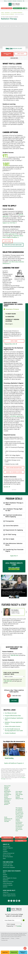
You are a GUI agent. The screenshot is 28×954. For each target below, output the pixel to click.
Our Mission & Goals (11, 713)
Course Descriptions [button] (11, 525)
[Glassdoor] (19, 901)
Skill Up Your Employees (9, 867)
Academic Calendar (8, 885)
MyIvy (4, 872)
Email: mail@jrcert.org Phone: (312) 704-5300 (8, 819)
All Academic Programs (16, 12)
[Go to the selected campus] (23, 920)
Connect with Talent (8, 865)
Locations (5, 851)
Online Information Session (12, 726)
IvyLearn (5, 874)
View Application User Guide (13, 245)
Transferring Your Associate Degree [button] (14, 550)
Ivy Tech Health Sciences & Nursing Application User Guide (14, 729)
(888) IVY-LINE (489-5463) (14, 916)
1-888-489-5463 (14, 58)
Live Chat (14, 700)
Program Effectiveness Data (13, 715)
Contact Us (5, 892)
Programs (7, 12)
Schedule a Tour (7, 837)
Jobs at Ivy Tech (7, 855)
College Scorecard (5, 938)
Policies (17, 938)
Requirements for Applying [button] (14, 530)
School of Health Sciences (7, 14)
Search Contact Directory (9, 894)
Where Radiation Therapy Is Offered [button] (14, 503)
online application (10, 234)
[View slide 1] (11, 596)
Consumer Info (4, 940)
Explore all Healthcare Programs (13, 763)
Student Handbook (10, 733)
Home (2, 12)
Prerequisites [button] (9, 521)
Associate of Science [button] (12, 309)
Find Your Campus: (14, 567)
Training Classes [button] (17, 8)
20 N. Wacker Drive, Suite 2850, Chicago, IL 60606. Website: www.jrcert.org (19, 795)
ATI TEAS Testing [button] (10, 534)
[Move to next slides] (26, 612)
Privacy (12, 938)
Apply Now (5, 952)
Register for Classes (23, 952)
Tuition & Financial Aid (8, 853)
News (4, 858)
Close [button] (14, 489)
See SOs (6, 487)
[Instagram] (14, 901)
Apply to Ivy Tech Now (9, 223)
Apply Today (20, 53)
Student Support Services (9, 895)
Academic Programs (8, 848)
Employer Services (7, 864)
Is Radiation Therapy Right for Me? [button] (13, 509)
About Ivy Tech (6, 846)
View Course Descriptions (14, 467)
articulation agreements (17, 416)
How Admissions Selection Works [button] (13, 544)
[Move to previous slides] (2, 612)
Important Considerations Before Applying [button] (13, 515)
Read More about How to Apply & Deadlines (13, 236)
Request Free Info (7, 840)
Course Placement (7, 883)
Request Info (14, 952)
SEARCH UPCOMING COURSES (14, 472)
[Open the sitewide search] (24, 1)
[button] (20, 1)
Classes (5, 849)
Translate (19, 926)
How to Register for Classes (10, 878)
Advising (5, 876)
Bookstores (5, 880)
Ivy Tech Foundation (8, 856)
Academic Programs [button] (6, 8)
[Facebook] (11, 901)
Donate (20, 837)
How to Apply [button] (9, 539)
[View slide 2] (16, 596)
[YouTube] (17, 901)
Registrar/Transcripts (8, 881)
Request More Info (7, 54)
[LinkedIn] (9, 901)
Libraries (5, 887)
